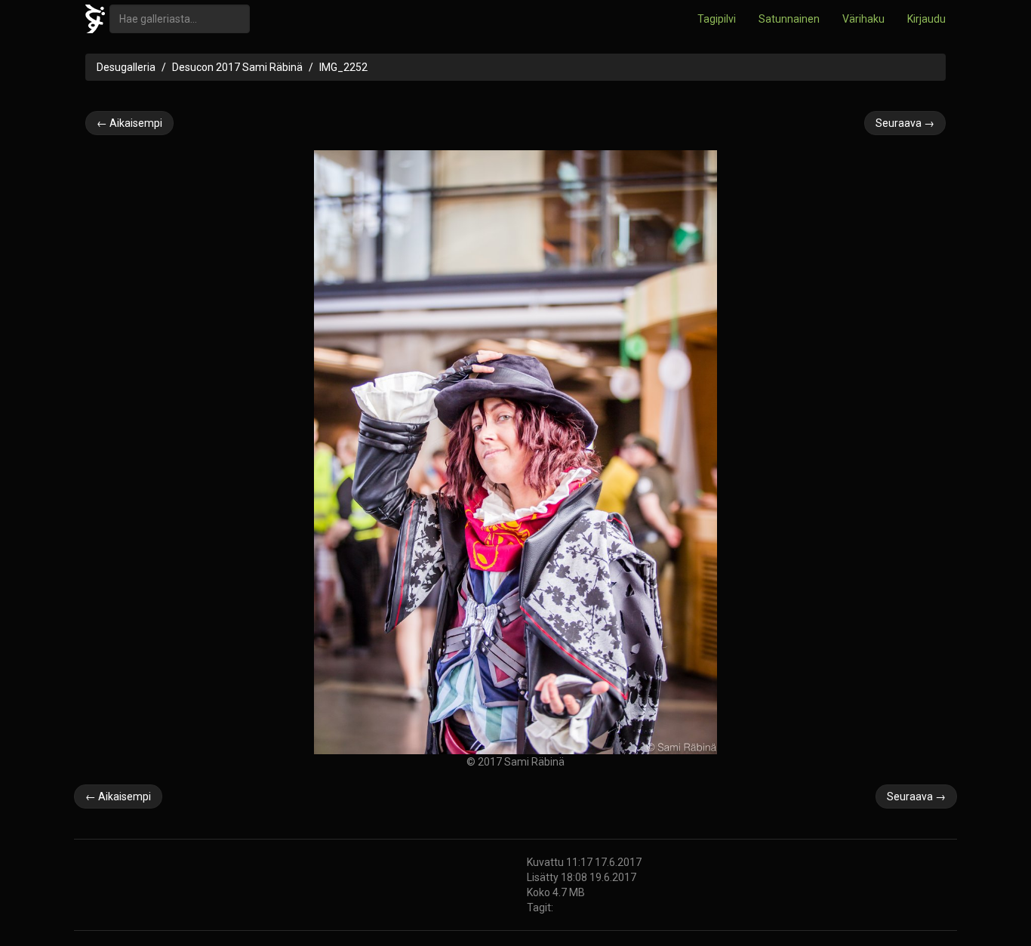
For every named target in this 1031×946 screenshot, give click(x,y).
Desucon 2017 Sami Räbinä (237, 67)
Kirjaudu (926, 19)
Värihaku (863, 19)
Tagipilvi (716, 19)
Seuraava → (905, 123)
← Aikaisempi (129, 123)
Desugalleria (126, 67)
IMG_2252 (343, 67)
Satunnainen (789, 19)
